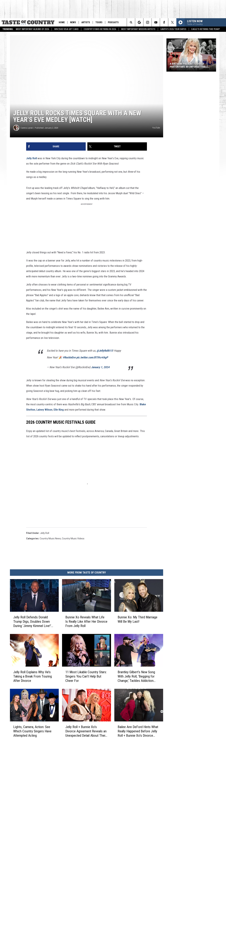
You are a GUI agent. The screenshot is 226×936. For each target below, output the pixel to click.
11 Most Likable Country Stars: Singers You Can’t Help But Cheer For (86, 676)
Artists (85, 22)
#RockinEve (69, 357)
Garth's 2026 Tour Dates (173, 29)
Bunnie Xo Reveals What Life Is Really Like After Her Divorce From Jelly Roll (86, 621)
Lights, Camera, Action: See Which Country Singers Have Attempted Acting (32, 731)
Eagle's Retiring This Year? (205, 29)
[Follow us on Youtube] (156, 22)
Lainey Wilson (44, 409)
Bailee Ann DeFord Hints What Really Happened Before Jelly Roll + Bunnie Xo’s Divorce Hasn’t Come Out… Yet (138, 731)
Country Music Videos (73, 538)
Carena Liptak (27, 128)
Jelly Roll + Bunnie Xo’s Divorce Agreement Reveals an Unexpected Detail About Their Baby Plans (86, 731)
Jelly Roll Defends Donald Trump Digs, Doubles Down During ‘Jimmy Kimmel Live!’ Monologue (32, 621)
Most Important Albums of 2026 (32, 29)
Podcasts (113, 22)
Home (62, 22)
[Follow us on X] (172, 22)
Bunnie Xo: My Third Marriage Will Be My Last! (137, 619)
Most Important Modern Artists (138, 29)
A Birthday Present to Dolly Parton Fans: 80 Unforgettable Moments (189, 65)
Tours (98, 22)
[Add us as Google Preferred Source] (139, 22)
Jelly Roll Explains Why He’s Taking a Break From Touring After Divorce (32, 676)
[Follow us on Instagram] (147, 22)
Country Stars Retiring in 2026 (100, 29)
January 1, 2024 (100, 367)
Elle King (59, 409)
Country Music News (50, 538)
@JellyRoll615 (105, 350)
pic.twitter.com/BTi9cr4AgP (92, 357)
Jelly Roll (31, 158)
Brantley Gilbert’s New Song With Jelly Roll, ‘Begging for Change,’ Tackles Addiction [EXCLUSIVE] (136, 676)
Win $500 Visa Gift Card (66, 29)
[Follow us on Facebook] (164, 22)
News (73, 22)
